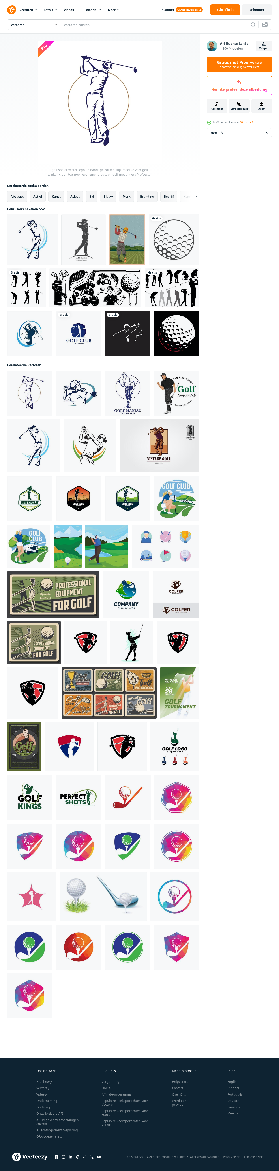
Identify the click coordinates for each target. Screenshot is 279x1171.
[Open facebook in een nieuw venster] (56, 1157)
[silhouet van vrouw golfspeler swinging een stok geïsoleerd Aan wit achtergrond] (131, 642)
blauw (108, 196)
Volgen (263, 48)
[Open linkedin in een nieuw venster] (70, 1157)
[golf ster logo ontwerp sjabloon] (31, 896)
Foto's (48, 10)
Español (233, 1088)
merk (127, 196)
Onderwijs (44, 1107)
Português (235, 1094)
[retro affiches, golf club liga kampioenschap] (109, 693)
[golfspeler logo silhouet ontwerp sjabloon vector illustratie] (126, 594)
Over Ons (179, 1094)
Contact (177, 1088)
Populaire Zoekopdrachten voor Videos (125, 1123)
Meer (112, 10)
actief (37, 196)
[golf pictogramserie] (165, 546)
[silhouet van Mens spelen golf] (26, 287)
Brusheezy (44, 1081)
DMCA (106, 1088)
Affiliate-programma (117, 1094)
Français (233, 1107)
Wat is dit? (246, 122)
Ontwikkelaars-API (49, 1113)
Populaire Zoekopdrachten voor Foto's (125, 1113)
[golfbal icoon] (174, 239)
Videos (69, 10)
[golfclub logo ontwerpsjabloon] (29, 797)
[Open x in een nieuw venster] (92, 1157)
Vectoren (26, 10)
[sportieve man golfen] (106, 546)
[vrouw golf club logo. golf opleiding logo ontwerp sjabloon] (29, 333)
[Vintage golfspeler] (127, 239)
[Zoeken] (253, 24)
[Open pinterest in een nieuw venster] (77, 1157)
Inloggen (257, 9)
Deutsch (233, 1101)
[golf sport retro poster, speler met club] (34, 642)
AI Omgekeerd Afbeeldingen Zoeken (57, 1122)
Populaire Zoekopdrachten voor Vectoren (125, 1103)
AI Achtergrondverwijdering (57, 1130)
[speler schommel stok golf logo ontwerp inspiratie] (29, 498)
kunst (56, 196)
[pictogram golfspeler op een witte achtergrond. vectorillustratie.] (83, 239)
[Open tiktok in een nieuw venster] (84, 1157)
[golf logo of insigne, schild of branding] (122, 746)
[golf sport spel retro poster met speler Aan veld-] (24, 746)
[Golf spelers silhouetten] (172, 287)
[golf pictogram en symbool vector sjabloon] (127, 333)
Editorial (90, 10)
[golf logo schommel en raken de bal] (85, 642)
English (232, 1081)
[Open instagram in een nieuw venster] (63, 1157)
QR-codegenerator (50, 1136)
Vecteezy (42, 1088)
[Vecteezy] (11, 9)
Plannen (167, 9)
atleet (75, 196)
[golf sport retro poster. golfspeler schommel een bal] (53, 594)
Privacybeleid (231, 1157)
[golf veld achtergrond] (68, 546)
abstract (17, 196)
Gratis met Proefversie (239, 64)
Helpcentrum (181, 1081)
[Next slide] (192, 196)
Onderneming (46, 1101)
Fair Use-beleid (254, 1157)
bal (91, 196)
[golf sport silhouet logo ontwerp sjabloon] (78, 333)
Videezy (42, 1094)
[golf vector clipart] (95, 287)
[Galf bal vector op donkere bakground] (176, 333)
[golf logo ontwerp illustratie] (174, 746)
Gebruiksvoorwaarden (204, 1157)
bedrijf (169, 196)
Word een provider (179, 1103)
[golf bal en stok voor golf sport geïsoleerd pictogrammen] (103, 896)
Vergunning (110, 1081)
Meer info (216, 133)
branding (147, 196)
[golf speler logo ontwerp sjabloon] (176, 594)
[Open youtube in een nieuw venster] (99, 1157)
